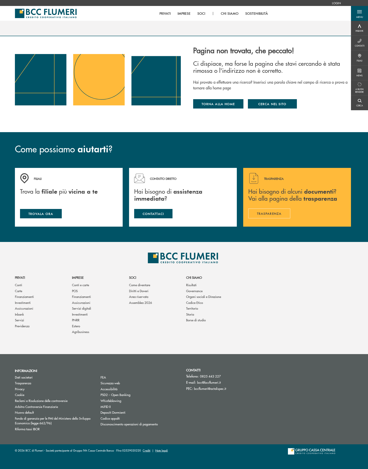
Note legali (161, 450)
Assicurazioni (24, 308)
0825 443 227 (210, 376)
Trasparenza (23, 383)
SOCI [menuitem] (201, 13)
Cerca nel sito (272, 104)
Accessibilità (109, 389)
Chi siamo (194, 277)
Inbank (19, 314)
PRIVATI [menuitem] (165, 13)
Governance (194, 291)
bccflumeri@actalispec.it (210, 388)
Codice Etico (194, 302)
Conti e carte (80, 285)
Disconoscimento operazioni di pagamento (129, 424)
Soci (132, 277)
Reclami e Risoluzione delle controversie (41, 400)
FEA (103, 377)
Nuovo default (24, 412)
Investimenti (23, 302)
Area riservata (138, 296)
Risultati (191, 285)
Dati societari (24, 377)
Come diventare (139, 285)
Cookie (19, 394)
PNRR (75, 320)
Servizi (19, 320)
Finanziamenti (24, 296)
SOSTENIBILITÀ (256, 13)
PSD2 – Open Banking (131, 394)
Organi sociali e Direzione (203, 296)
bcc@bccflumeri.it (209, 382)
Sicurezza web (110, 383)
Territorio (192, 308)
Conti (18, 285)
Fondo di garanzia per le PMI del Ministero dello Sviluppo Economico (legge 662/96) (53, 420)
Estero (76, 326)
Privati (20, 277)
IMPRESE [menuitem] (184, 13)
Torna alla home (218, 104)
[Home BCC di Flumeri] (46, 13)
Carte (18, 291)
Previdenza (22, 326)
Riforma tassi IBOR (43, 429)
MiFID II (106, 406)
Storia (190, 314)
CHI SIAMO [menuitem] (230, 13)
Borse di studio (196, 320)
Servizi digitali (81, 308)
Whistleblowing (111, 400)
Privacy (19, 389)
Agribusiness (80, 331)
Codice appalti (110, 418)
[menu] (214, 13)
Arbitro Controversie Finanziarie (52, 406)
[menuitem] (336, 3)
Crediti (146, 450)
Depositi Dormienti (113, 412)
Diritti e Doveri (138, 291)
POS (75, 291)
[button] (359, 13)
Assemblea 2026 (140, 302)
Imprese (78, 277)
